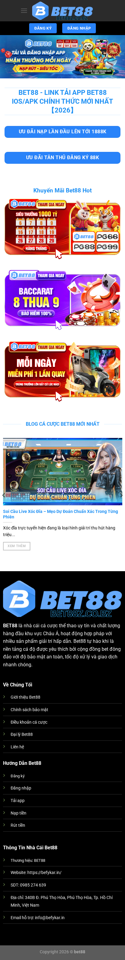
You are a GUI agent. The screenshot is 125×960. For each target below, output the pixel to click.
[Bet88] (62, 11)
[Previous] (4, 495)
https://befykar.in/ (44, 872)
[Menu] (24, 10)
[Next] (121, 495)
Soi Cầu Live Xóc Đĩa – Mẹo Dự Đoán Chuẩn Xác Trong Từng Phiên (60, 514)
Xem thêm (17, 546)
